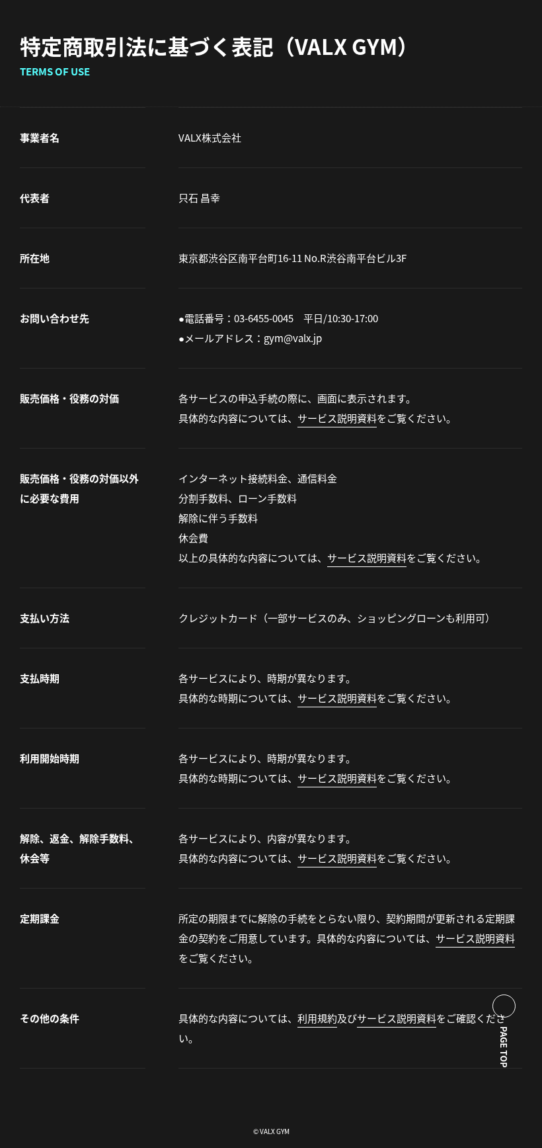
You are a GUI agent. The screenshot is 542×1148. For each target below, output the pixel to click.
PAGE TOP (504, 1047)
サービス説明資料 (337, 418)
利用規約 (317, 1018)
